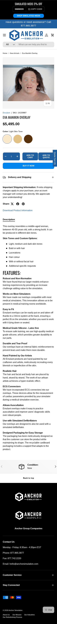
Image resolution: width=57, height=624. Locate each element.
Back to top (28, 478)
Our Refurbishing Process (12, 617)
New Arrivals (14, 53)
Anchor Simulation (15, 610)
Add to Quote (46, 156)
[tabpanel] (28, 338)
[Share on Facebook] (17, 204)
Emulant (6, 113)
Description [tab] (9, 219)
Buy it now (28, 166)
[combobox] (28, 44)
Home (5, 53)
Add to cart (30, 156)
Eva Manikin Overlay (29, 53)
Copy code (36, 9)
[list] (28, 82)
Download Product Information (18, 210)
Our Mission (16, 615)
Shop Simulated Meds (28, 16)
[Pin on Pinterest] (23, 204)
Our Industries (29, 615)
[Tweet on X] (12, 204)
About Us (6, 615)
